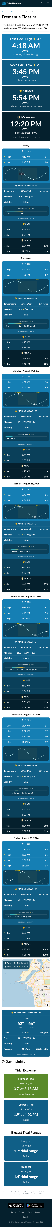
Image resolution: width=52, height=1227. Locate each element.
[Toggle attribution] (47, 1004)
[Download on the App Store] (16, 1205)
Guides (13, 1212)
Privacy (22, 1212)
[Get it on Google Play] (35, 1205)
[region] (26, 983)
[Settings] (48, 3)
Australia (5, 12)
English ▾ (26, 1217)
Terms (30, 1212)
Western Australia (17, 12)
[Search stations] (41, 3)
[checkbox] (16, 963)
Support (38, 1212)
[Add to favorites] (35, 17)
